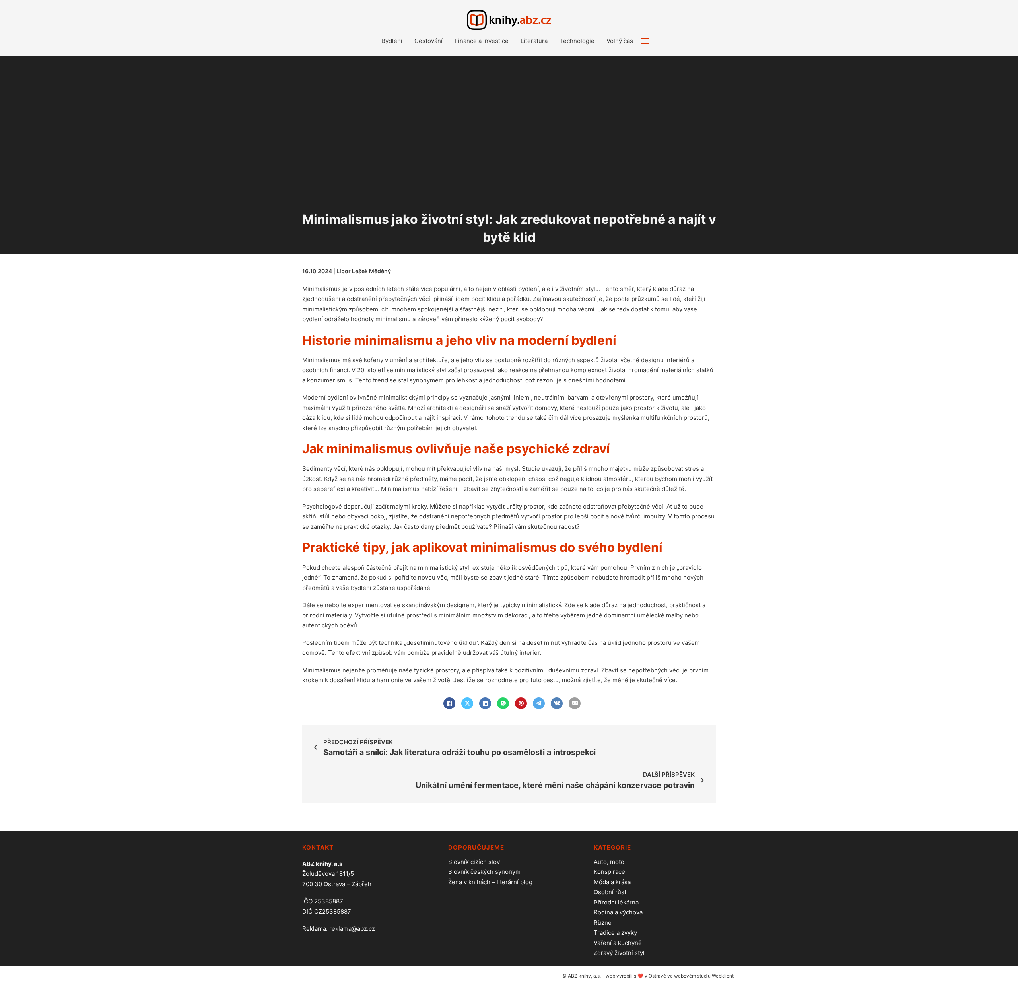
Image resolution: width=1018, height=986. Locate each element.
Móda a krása (612, 882)
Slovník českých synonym (484, 871)
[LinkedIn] (485, 703)
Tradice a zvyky (615, 932)
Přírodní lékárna (616, 902)
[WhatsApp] (503, 703)
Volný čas (619, 41)
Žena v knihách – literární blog (490, 882)
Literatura (534, 41)
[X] (467, 703)
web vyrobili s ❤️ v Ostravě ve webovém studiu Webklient (670, 976)
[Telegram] (539, 703)
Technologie (577, 41)
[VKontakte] (557, 703)
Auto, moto (609, 862)
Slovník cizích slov (474, 862)
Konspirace (609, 871)
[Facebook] (449, 703)
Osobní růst (610, 892)
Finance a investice (482, 41)
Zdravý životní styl (619, 953)
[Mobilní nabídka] (645, 41)
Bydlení (391, 41)
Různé (603, 922)
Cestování (428, 41)
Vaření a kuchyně (618, 943)
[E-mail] (575, 703)
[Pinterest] (521, 703)
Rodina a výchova (618, 912)
